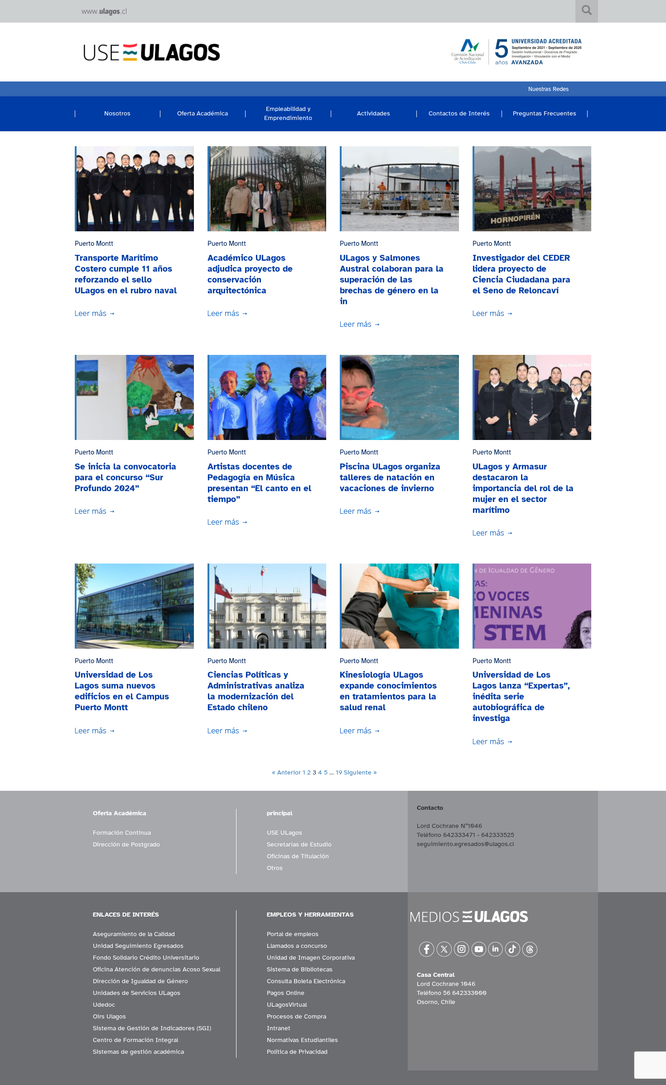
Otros (275, 868)
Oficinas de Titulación (298, 856)
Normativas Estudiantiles (302, 1040)
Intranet (278, 1028)
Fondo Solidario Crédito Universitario (146, 957)
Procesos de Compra (296, 1016)
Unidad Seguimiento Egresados (138, 946)
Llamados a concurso (297, 946)
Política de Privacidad (297, 1052)
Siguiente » (360, 772)
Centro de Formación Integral (135, 1040)
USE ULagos (284, 832)
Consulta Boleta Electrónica (306, 981)
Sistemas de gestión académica (138, 1052)
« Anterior (286, 772)
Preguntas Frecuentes (544, 113)
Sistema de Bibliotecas (300, 969)
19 (339, 772)
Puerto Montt (94, 243)
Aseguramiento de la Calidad (134, 934)
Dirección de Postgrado (126, 844)
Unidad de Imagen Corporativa (311, 957)
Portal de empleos (293, 934)
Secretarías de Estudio (299, 844)
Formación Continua (122, 832)
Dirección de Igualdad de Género (140, 981)
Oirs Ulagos (109, 1016)
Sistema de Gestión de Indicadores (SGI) (152, 1028)
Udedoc (104, 1005)
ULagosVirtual (287, 1005)
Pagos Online (285, 993)
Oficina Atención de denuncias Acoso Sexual (156, 969)
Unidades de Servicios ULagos (136, 993)
